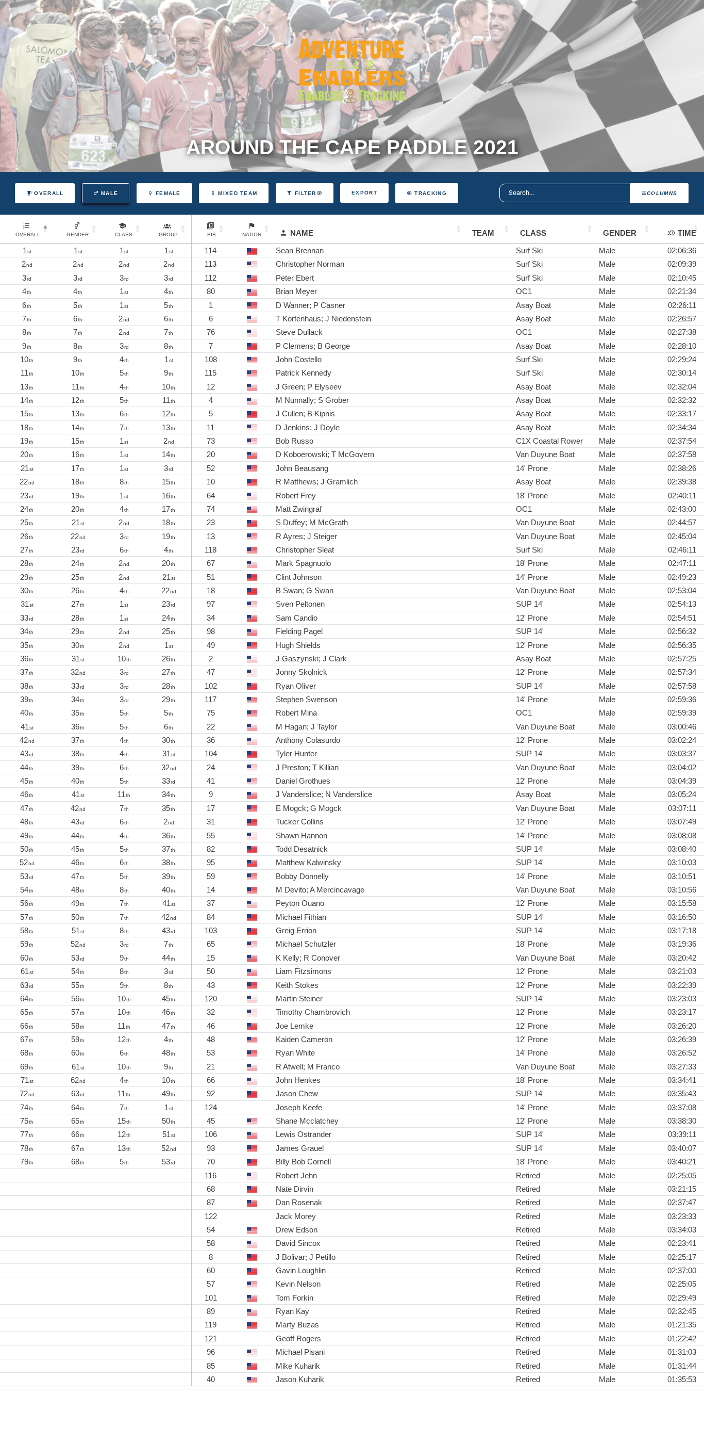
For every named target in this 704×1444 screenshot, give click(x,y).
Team (483, 233)
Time (687, 233)
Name (301, 233)
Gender (619, 233)
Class (533, 233)
